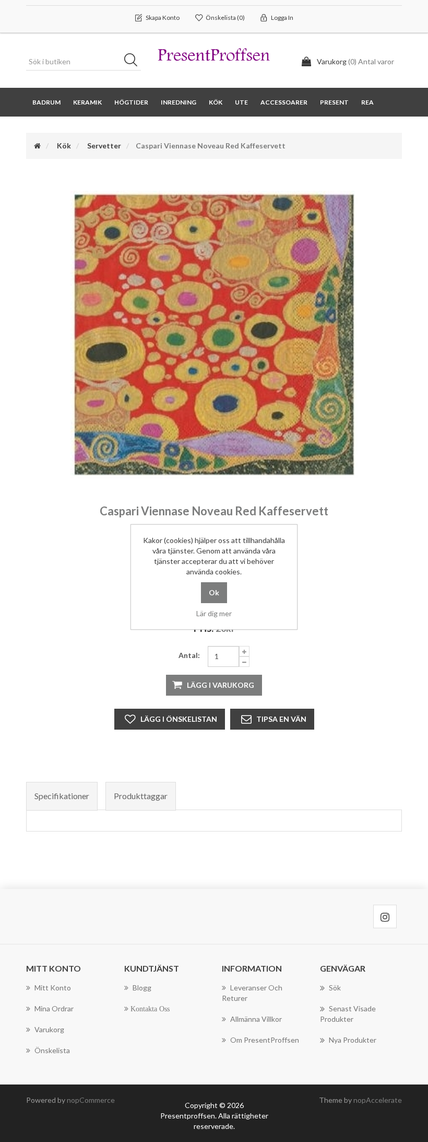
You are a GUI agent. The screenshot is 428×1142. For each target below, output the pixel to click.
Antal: (189, 655)
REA (367, 102)
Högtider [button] (131, 102)
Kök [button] (215, 102)
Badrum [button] (46, 102)
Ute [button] (241, 102)
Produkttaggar (141, 796)
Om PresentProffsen (264, 1039)
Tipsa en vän (281, 718)
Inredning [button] (178, 102)
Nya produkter (352, 1039)
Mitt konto (52, 987)
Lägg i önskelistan (178, 718)
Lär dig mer (214, 613)
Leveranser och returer (252, 992)
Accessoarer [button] (283, 102)
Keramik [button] (87, 102)
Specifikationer (61, 796)
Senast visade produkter (348, 1013)
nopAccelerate (377, 1099)
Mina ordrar (54, 1008)
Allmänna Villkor (256, 1018)
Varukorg (49, 1029)
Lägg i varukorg (220, 684)
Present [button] (334, 102)
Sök (134, 62)
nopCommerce (91, 1099)
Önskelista (52, 1050)
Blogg (142, 987)
